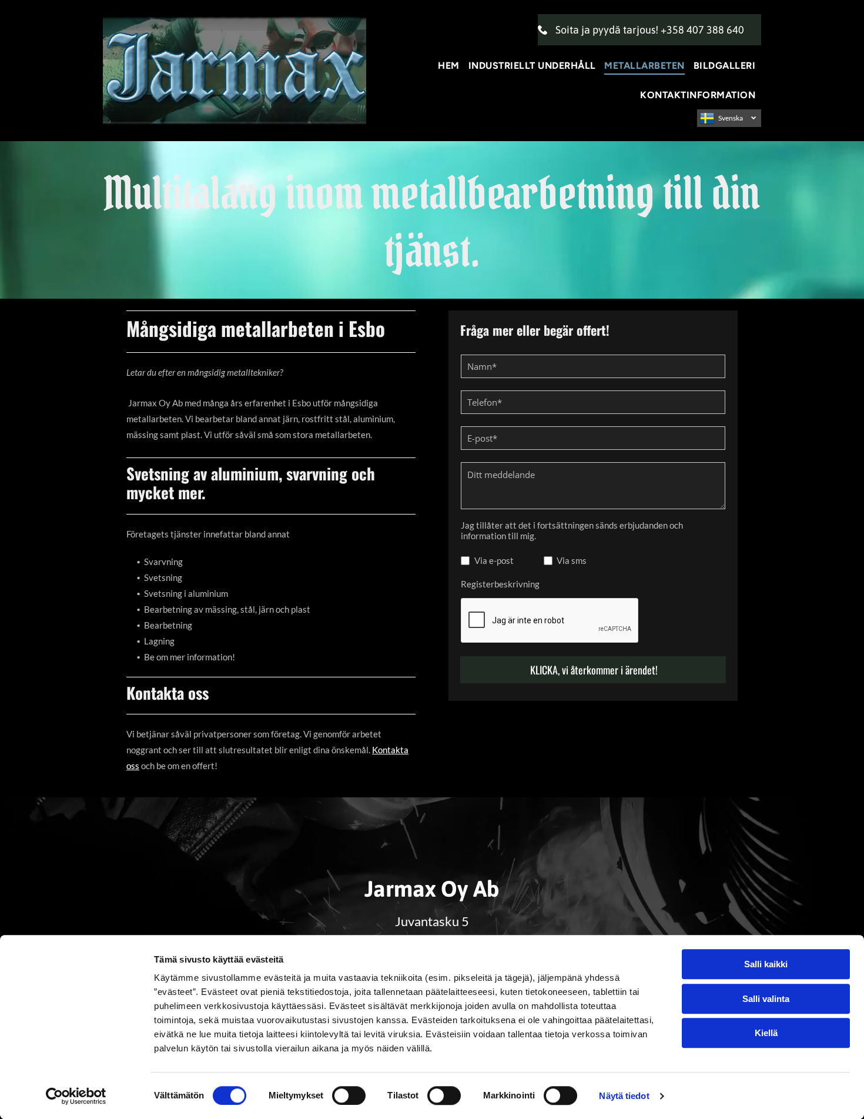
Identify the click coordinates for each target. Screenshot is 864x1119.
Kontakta (390, 749)
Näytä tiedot (624, 1096)
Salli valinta (765, 999)
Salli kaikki (766, 964)
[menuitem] (450, 65)
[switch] (349, 1095)
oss (132, 765)
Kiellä (766, 1033)
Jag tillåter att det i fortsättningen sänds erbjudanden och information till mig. (572, 530)
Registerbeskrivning (500, 584)
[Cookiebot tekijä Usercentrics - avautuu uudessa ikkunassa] (76, 1096)
